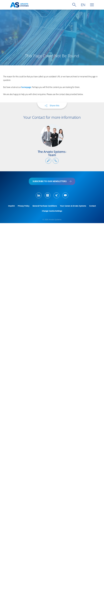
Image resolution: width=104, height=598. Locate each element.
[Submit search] (74, 5)
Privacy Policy (23, 206)
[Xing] (56, 195)
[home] (19, 4)
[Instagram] (47, 195)
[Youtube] (65, 195)
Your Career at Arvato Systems (73, 206)
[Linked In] (39, 195)
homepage (26, 87)
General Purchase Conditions (44, 206)
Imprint (11, 206)
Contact (92, 206)
